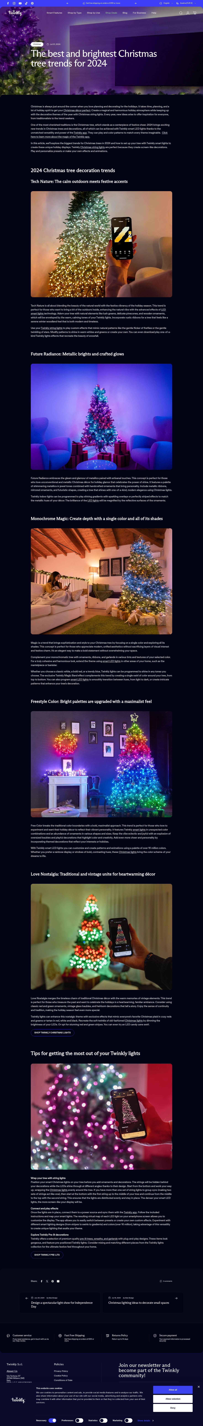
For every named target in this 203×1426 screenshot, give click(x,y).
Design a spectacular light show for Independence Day (62, 1304)
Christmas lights (134, 1021)
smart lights (139, 830)
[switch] (79, 1420)
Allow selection (173, 1399)
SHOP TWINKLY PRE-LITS (47, 1255)
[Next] (135, 3)
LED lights (93, 500)
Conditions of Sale (63, 1380)
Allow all (173, 1390)
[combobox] (166, 3)
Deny (172, 1408)
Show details (144, 1420)
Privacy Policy (61, 1371)
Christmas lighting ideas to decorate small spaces (138, 1302)
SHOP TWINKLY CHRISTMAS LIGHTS (52, 1033)
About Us (12, 1371)
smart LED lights (112, 661)
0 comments (167, 1281)
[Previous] (67, 3)
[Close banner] (199, 1387)
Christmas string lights (92, 147)
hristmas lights (129, 852)
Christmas (37, 44)
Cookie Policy (61, 1376)
